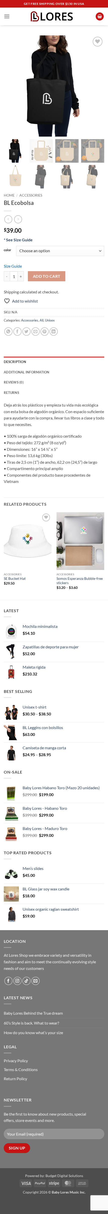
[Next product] (8, 219)
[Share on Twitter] (26, 331)
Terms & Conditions (21, 1069)
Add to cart (47, 276)
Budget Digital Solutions (64, 1176)
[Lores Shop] (54, 16)
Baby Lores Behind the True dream (33, 1013)
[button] (7, 16)
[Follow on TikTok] (26, 981)
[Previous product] (18, 219)
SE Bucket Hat (15, 579)
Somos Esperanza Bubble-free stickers (80, 581)
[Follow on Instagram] (17, 981)
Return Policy (15, 1078)
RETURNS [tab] (11, 393)
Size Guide (13, 266)
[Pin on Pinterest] (44, 331)
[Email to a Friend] (35, 331)
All (41, 320)
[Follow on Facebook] (8, 981)
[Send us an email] (35, 981)
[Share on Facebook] (17, 331)
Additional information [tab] (26, 372)
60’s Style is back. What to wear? (31, 1022)
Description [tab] (15, 362)
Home (9, 195)
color (7, 250)
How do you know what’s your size (33, 1032)
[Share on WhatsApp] (8, 331)
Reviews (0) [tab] (14, 382)
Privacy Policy (16, 1060)
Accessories (30, 195)
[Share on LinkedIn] (53, 331)
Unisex (50, 320)
